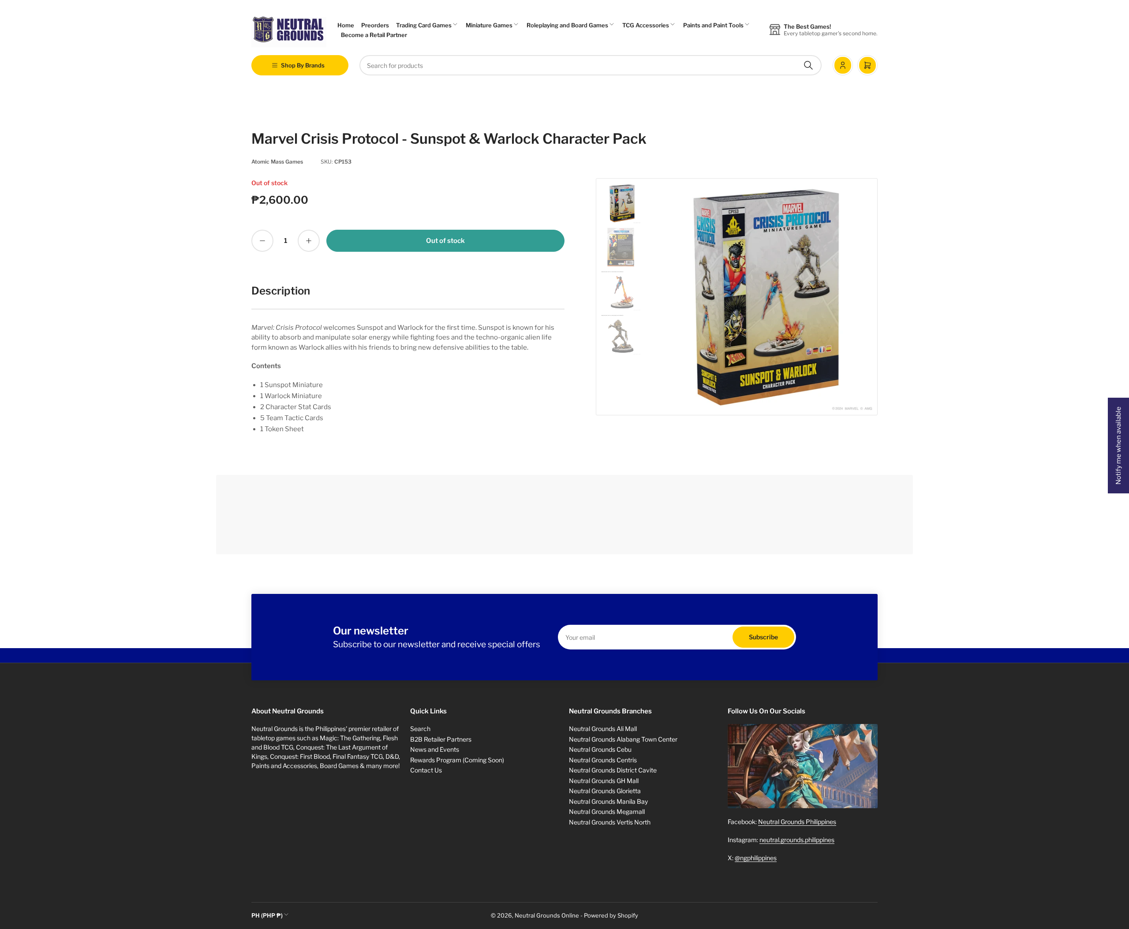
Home (345, 25)
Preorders (375, 25)
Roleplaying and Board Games (567, 25)
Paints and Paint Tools (713, 25)
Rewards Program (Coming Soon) (457, 760)
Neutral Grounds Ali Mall (603, 728)
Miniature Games (489, 25)
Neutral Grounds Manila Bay (608, 801)
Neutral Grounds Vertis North (609, 822)
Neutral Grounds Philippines (797, 821)
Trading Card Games (424, 25)
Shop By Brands (303, 65)
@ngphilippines (756, 858)
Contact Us (426, 770)
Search (420, 728)
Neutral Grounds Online (547, 915)
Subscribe (763, 637)
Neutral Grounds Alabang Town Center (623, 739)
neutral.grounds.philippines (796, 839)
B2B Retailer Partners (440, 739)
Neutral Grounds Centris (603, 760)
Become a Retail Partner (374, 34)
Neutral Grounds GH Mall (604, 780)
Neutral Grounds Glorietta (605, 791)
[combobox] (590, 65)
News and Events (434, 749)
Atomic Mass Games (277, 161)
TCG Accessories (645, 25)
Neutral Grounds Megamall (607, 811)
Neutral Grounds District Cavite (613, 770)
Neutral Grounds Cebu (600, 749)
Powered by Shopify (611, 915)
